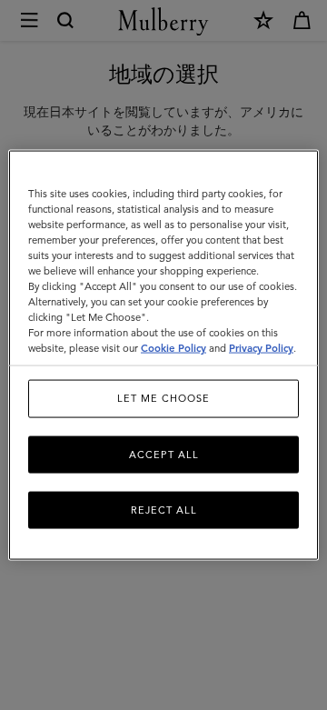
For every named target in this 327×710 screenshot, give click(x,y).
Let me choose (163, 398)
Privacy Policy (261, 348)
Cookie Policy (173, 348)
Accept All (164, 453)
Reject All (164, 510)
